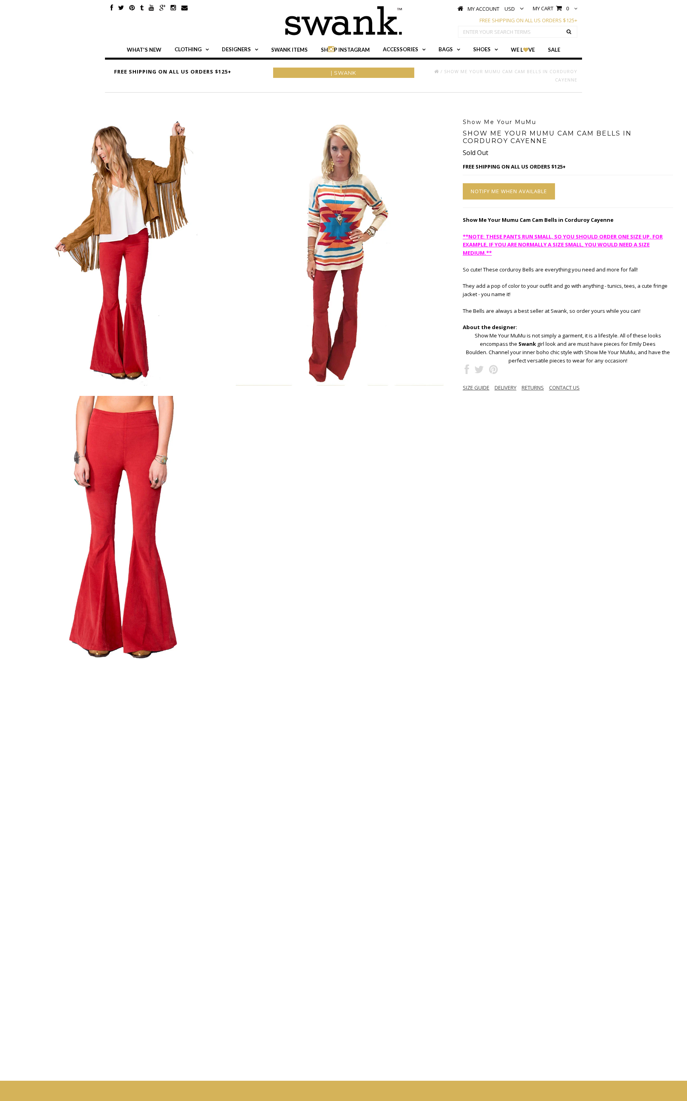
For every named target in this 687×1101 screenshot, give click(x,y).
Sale (554, 50)
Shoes (482, 49)
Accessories (400, 49)
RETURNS (533, 387)
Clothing (188, 49)
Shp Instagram (345, 50)
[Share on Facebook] (467, 371)
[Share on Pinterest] (493, 371)
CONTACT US (564, 387)
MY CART (551, 8)
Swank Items (289, 50)
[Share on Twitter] (479, 371)
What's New (144, 50)
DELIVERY (505, 387)
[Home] (436, 71)
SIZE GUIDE (476, 387)
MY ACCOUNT (483, 8)
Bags (446, 49)
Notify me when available (509, 191)
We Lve (523, 50)
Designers (236, 49)
